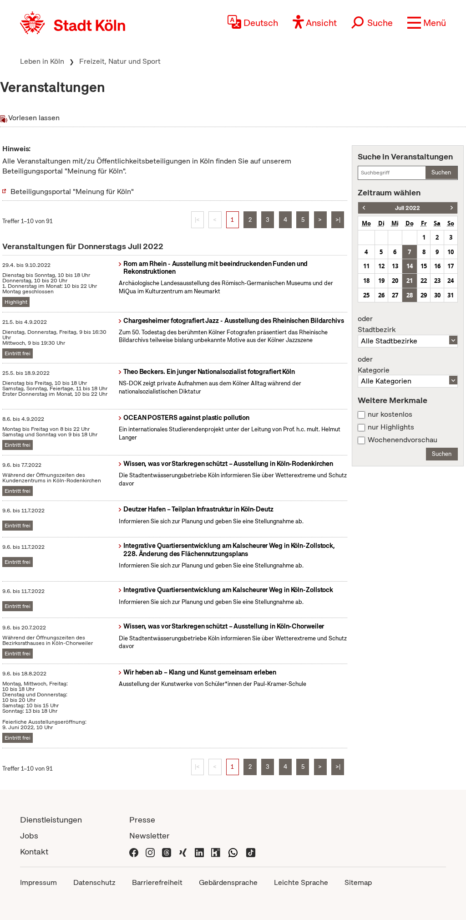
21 (409, 280)
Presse (142, 819)
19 (381, 280)
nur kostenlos (390, 414)
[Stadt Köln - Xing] (182, 851)
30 (437, 295)
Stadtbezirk (376, 324)
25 (366, 295)
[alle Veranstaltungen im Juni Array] (364, 208)
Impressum (38, 882)
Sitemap (358, 882)
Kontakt (34, 851)
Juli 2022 (407, 208)
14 (409, 266)
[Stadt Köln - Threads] (166, 851)
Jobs (29, 835)
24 (450, 280)
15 (423, 266)
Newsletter (149, 835)
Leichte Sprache (301, 882)
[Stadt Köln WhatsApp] (233, 851)
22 (423, 280)
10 (450, 252)
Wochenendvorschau (402, 440)
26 (381, 295)
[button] (426, 22)
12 (381, 266)
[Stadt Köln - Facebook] (133, 851)
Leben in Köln (42, 61)
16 (437, 266)
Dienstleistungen (51, 819)
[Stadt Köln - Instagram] (150, 851)
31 (450, 295)
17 (450, 266)
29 (423, 295)
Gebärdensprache (228, 882)
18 (366, 280)
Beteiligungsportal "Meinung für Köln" (72, 191)
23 (437, 280)
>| (337, 220)
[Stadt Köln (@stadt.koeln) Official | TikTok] (251, 851)
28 (409, 295)
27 (395, 295)
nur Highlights (391, 427)
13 (395, 266)
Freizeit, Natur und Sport (120, 61)
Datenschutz (94, 882)
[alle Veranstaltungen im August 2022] (451, 208)
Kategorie (374, 365)
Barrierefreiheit (157, 882)
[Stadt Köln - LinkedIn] (199, 851)
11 (366, 266)
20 (395, 280)
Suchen (441, 172)
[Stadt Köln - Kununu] (215, 851)
